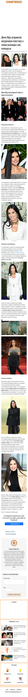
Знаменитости (7, 674)
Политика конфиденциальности (13, 692)
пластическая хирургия (11, 534)
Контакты (12, 689)
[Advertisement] (14, 19)
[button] (1, 320)
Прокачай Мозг (7, 682)
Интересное (20, 674)
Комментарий (6, 578)
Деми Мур (11, 69)
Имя (4, 587)
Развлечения (20, 682)
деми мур (8, 531)
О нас (7, 689)
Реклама (19, 689)
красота (13, 531)
